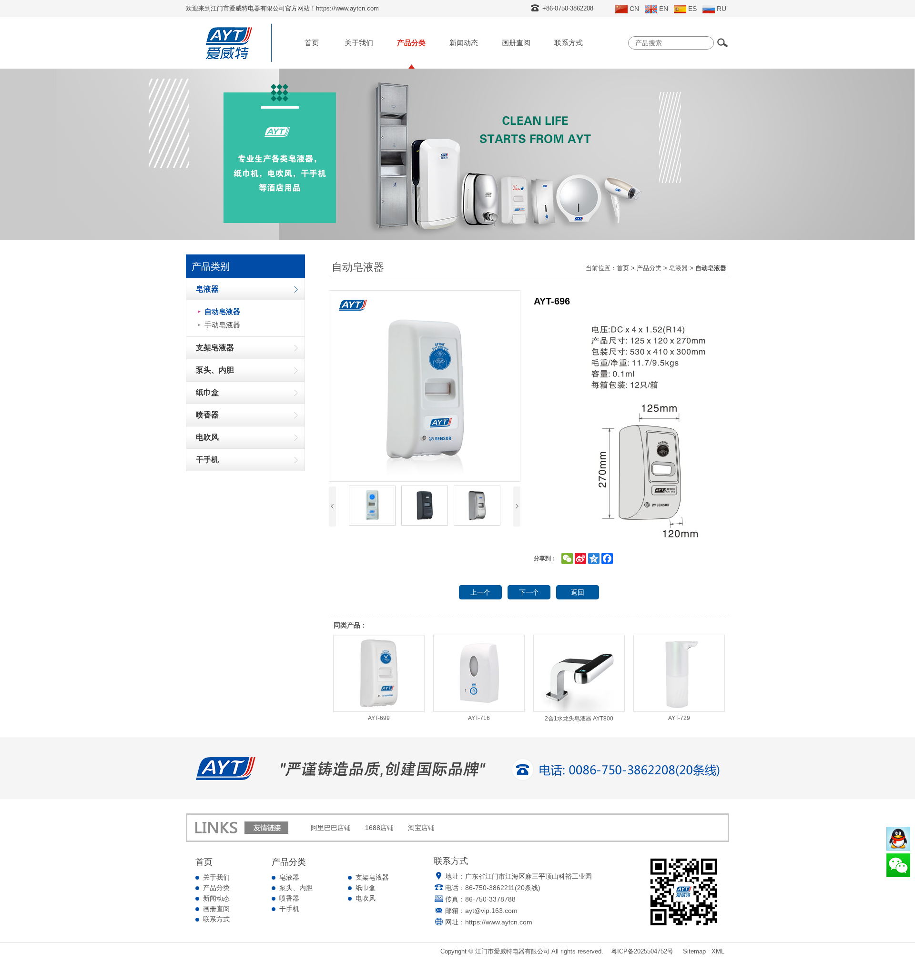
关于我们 (359, 43)
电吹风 (366, 898)
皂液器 (678, 268)
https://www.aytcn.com (498, 922)
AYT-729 (679, 718)
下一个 (529, 592)
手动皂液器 (222, 325)
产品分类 (411, 43)
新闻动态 (463, 43)
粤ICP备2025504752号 (642, 951)
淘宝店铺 (421, 827)
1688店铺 (379, 827)
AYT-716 (479, 718)
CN (634, 8)
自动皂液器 (222, 311)
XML (718, 951)
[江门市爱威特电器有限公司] (229, 59)
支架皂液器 (372, 877)
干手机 (289, 908)
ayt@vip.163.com (491, 910)
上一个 (480, 592)
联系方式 (568, 43)
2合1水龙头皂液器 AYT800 (579, 718)
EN (663, 8)
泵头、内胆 (296, 888)
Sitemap (694, 951)
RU (721, 8)
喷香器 (289, 898)
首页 (312, 43)
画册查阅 (516, 43)
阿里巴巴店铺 (331, 827)
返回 (577, 592)
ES (692, 8)
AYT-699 (379, 718)
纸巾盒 (366, 888)
